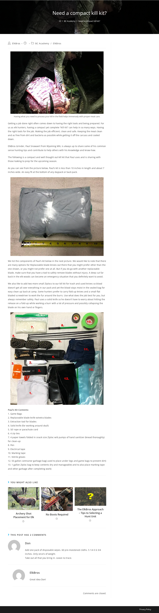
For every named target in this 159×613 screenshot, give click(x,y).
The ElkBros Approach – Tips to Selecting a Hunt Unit (90, 513)
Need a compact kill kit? (89, 21)
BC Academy (42, 43)
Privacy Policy (145, 609)
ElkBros (16, 43)
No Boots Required (57, 514)
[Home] (60, 21)
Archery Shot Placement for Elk (23, 515)
